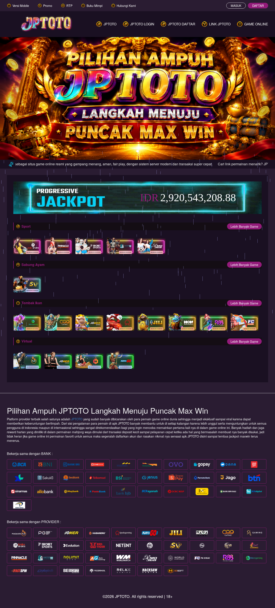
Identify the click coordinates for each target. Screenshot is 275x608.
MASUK (236, 5)
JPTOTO (77, 419)
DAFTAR (258, 5)
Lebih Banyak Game (244, 226)
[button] (20, 96)
